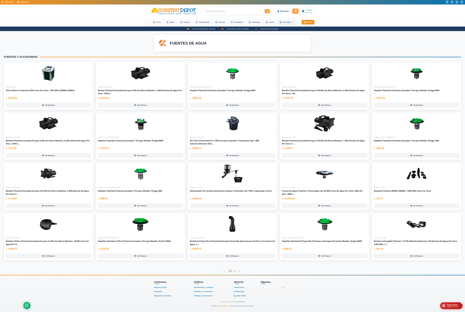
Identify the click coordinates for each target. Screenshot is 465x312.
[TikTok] (457, 2)
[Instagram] (452, 2)
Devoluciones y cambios (203, 287)
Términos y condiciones (203, 291)
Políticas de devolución (203, 296)
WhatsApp (239, 291)
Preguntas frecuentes (162, 296)
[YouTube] (282, 287)
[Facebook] (447, 2)
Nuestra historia (160, 287)
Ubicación (158, 291)
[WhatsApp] (462, 2)
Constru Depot (223, 306)
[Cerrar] (462, 303)
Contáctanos (24, 2)
